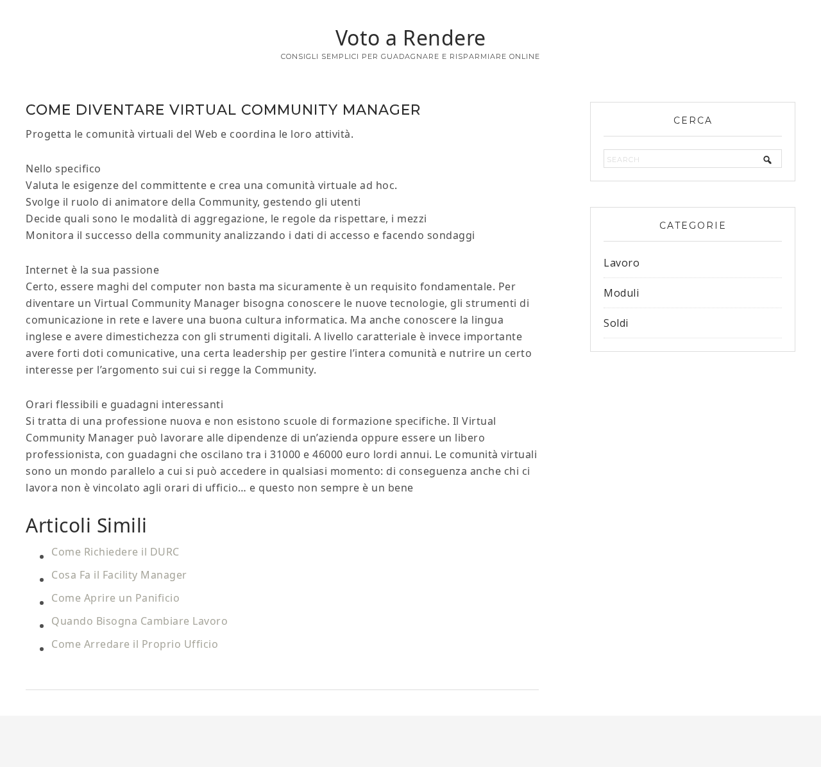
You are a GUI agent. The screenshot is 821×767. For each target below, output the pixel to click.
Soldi (616, 323)
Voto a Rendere (410, 37)
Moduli (621, 293)
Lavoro (621, 263)
